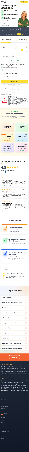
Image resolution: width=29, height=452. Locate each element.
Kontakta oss (3, 408)
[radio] (14, 70)
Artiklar (2, 438)
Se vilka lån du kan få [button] (14, 81)
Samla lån (3, 420)
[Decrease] (16, 40)
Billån (2, 422)
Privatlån (3, 417)
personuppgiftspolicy (5, 390)
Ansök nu (14, 357)
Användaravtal (4, 433)
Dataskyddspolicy (5, 431)
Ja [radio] (11, 60)
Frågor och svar (4, 406)
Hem (2, 403)
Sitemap (2, 436)
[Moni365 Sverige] (3, 2)
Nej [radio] (18, 60)
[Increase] (27, 40)
